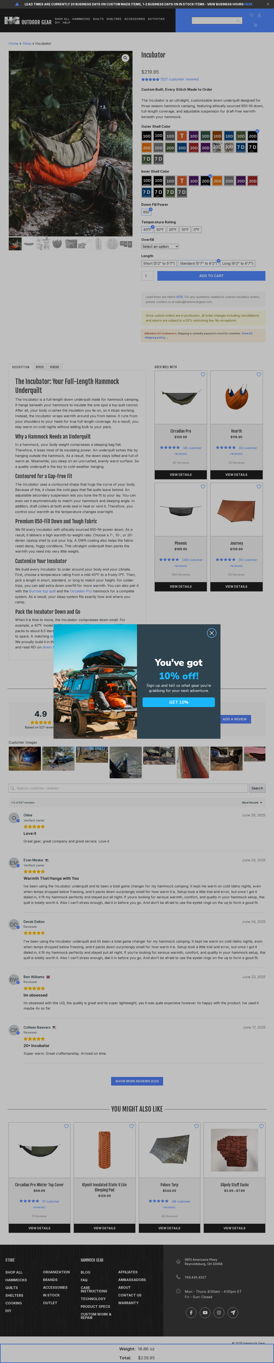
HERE (248, 4)
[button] (268, 4)
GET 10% (178, 702)
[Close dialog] (211, 633)
